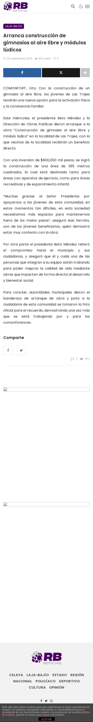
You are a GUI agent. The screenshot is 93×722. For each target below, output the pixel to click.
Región (77, 675)
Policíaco (45, 681)
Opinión (56, 687)
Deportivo (69, 681)
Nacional (22, 681)
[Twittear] (61, 72)
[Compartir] (22, 72)
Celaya (16, 675)
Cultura (37, 687)
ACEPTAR (46, 719)
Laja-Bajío (13, 26)
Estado (59, 675)
